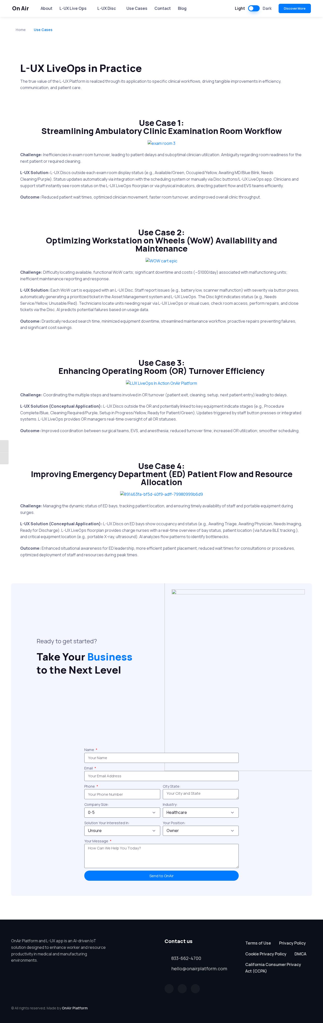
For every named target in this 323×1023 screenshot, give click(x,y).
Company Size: (96, 804)
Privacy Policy (292, 943)
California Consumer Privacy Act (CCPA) (273, 968)
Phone (90, 786)
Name (89, 749)
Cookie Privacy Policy (265, 954)
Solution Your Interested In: (106, 822)
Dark (267, 8)
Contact (162, 8)
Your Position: (174, 822)
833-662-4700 (186, 958)
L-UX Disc (106, 8)
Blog (182, 8)
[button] (169, 988)
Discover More (295, 8)
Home (21, 29)
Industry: (170, 804)
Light (240, 8)
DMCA (300, 954)
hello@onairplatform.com (199, 968)
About (46, 8)
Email (89, 768)
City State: (171, 786)
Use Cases (136, 8)
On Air (20, 8)
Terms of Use (258, 943)
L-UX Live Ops (73, 8)
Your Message (96, 841)
